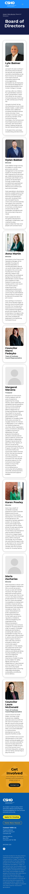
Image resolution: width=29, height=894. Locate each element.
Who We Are (11, 14)
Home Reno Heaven (12, 823)
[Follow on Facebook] (4, 849)
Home (5, 14)
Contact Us (14, 785)
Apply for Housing (12, 817)
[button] (14, 836)
